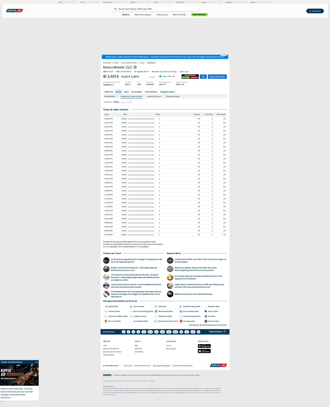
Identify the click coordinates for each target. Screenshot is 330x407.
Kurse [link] (142, 63)
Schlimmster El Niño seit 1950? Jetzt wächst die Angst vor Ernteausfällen (200, 260)
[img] (119, 82)
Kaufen (186, 77)
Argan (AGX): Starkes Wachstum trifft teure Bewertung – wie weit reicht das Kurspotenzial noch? (200, 285)
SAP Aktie (162, 306)
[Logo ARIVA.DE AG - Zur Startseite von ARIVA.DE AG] (107, 375)
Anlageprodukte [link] (167, 91)
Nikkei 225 (180, 84)
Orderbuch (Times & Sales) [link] (131, 96)
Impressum (128, 365)
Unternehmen (151, 91)
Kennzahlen (137, 91)
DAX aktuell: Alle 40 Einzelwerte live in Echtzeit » (208, 325)
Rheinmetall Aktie (166, 311)
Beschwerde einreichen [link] (112, 352)
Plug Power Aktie (165, 316)
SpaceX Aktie (139, 306)
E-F (144, 332)
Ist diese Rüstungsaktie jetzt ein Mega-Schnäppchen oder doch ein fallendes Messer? (136, 260)
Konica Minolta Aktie (129, 63)
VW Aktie (211, 316)
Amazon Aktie (213, 321)
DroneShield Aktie (141, 321)
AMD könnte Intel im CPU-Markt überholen (193, 294)
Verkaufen (194, 77)
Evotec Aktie (213, 311)
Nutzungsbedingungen (161, 365)
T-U (187, 332)
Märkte (125, 14)
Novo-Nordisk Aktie (191, 311)
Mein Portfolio (179, 14)
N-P (169, 332)
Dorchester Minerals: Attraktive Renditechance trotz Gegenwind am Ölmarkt (198, 277)
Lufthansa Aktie (140, 316)
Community (162, 14)
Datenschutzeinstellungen (182, 365)
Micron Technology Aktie (143, 311)
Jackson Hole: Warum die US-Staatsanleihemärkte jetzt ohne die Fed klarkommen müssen (136, 285)
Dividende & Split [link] (172, 96)
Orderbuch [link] (151, 63)
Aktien (116, 63)
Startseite (107, 63)
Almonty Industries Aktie (168, 321)
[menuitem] (117, 345)
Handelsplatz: (108, 102)
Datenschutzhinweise (142, 365)
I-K (156, 332)
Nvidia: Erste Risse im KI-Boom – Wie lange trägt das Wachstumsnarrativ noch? (134, 268)
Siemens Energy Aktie (191, 316)
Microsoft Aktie (115, 321)
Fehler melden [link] (108, 355)
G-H (150, 332)
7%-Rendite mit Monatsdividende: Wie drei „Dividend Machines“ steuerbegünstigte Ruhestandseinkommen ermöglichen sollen (135, 277)
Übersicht (109, 91)
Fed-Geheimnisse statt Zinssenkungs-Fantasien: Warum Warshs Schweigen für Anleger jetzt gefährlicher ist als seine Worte (136, 294)
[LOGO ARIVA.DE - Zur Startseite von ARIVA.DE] (14, 10)
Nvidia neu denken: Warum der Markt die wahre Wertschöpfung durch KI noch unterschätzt (196, 268)
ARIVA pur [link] (138, 348)
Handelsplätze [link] (110, 96)
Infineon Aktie (114, 311)
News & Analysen (143, 14)
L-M (162, 332)
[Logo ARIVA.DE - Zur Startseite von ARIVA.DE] (218, 365)
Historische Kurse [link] (154, 96)
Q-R (175, 332)
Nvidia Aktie (113, 306)
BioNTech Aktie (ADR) (191, 306)
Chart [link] (126, 91)
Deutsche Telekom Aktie (118, 316)
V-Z (193, 332)
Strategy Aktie (189, 321)
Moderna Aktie (214, 306)
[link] (186, 77)
